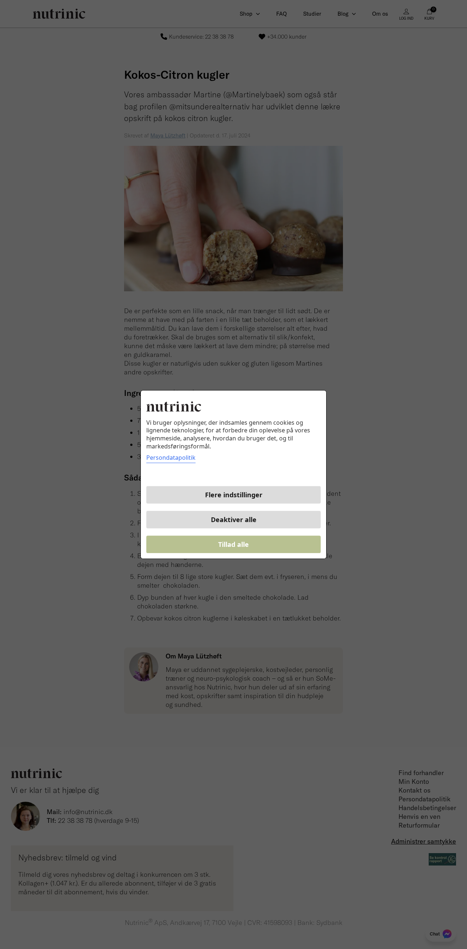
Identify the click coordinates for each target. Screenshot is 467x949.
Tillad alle (233, 544)
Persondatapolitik (171, 458)
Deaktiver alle (233, 519)
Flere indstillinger (233, 494)
